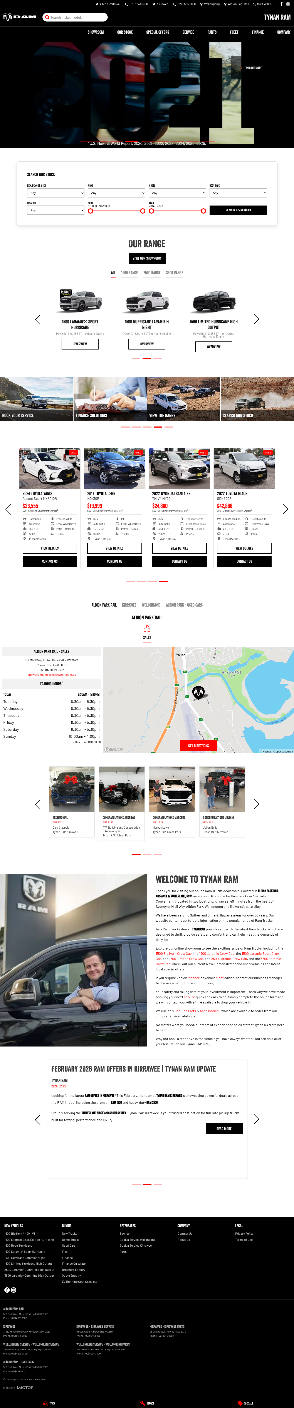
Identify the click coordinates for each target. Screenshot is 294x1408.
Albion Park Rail (104, 605)
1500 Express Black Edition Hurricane (29, 1239)
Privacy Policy (244, 1233)
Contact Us (49, 561)
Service (188, 32)
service (189, 997)
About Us (184, 1239)
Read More (224, 1134)
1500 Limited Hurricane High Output (28, 1263)
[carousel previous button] (38, 319)
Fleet (234, 32)
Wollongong (151, 605)
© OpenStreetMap (283, 751)
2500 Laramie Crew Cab (229, 959)
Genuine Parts (185, 1011)
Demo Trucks (70, 1239)
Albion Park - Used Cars (184, 605)
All (113, 272)
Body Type (215, 185)
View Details (50, 548)
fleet (220, 978)
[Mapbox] (114, 749)
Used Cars (69, 1245)
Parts (212, 32)
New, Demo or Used (36, 185)
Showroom (96, 32)
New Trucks (69, 1233)
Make (90, 185)
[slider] (90, 211)
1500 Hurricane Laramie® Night (24, 1257)
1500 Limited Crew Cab (186, 959)
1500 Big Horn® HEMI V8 (19, 1233)
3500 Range (174, 272)
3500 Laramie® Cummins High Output (29, 1275)
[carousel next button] (256, 319)
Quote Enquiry (71, 1275)
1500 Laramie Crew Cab (216, 953)
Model (152, 185)
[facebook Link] (281, 4)
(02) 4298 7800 (20, 1353)
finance (194, 978)
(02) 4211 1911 (18, 1371)
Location (31, 202)
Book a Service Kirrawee (136, 1245)
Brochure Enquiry (73, 1269)
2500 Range (152, 272)
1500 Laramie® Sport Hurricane (24, 1251)
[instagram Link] (288, 4)
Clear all (260, 176)
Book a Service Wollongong (137, 1239)
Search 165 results (238, 210)
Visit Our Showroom (147, 258)
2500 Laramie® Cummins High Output (29, 1269)
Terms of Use (244, 1239)
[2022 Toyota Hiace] (114, 468)
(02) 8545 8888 (19, 1335)
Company (284, 32)
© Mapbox (266, 751)
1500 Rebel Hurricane (18, 1245)
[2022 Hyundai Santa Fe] (50, 468)
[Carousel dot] (86, 141)
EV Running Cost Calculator (80, 1281)
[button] (72, 801)
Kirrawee (129, 605)
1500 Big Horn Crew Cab (174, 953)
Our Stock (125, 32)
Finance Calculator (74, 1263)
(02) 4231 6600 (56, 665)
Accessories (209, 1011)
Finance (258, 32)
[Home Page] (19, 17)
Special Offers (157, 32)
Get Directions (198, 745)
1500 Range (129, 272)
